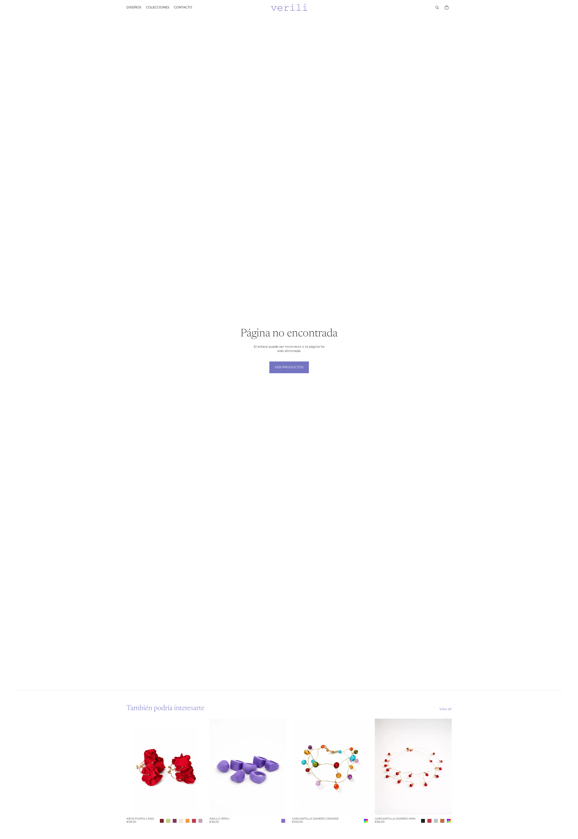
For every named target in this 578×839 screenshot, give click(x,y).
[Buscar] (437, 7)
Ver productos (289, 367)
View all (445, 709)
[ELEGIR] (196, 808)
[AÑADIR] (362, 808)
